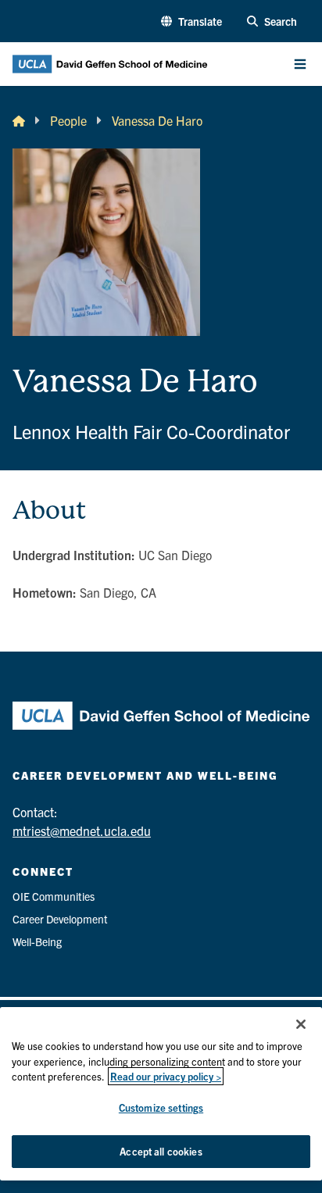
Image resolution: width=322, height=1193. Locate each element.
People (68, 120)
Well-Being (37, 941)
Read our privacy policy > (165, 1076)
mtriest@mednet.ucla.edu (82, 830)
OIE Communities (54, 896)
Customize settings (161, 1107)
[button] (191, 21)
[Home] (19, 120)
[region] (161, 1093)
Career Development (60, 919)
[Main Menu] (300, 64)
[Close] (301, 1024)
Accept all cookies (161, 1151)
